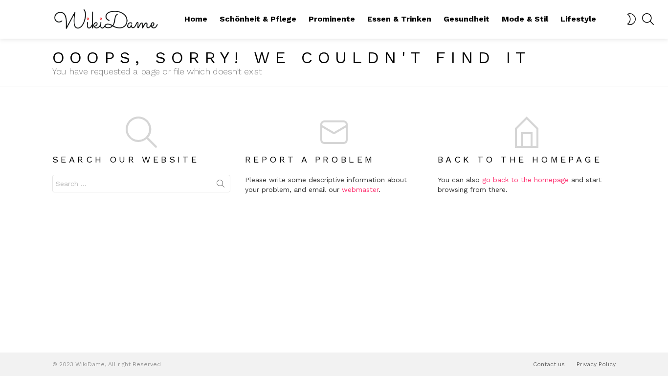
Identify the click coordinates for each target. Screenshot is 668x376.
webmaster (360, 189)
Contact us (549, 364)
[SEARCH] (648, 19)
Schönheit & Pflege (258, 19)
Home (195, 19)
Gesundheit (467, 19)
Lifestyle (578, 19)
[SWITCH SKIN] (631, 19)
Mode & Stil (525, 19)
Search (220, 185)
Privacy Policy (596, 364)
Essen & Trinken (399, 19)
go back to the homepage (525, 180)
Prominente (332, 19)
